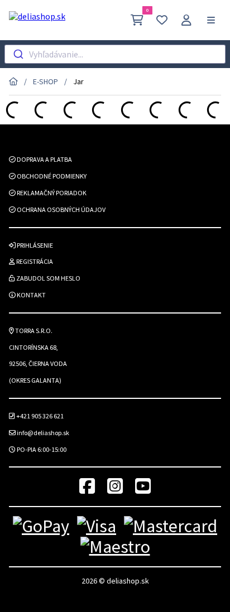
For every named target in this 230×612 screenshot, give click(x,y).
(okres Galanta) (35, 380)
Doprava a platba (44, 159)
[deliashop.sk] (37, 20)
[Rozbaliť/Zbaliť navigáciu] (211, 20)
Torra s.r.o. (33, 330)
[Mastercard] (170, 526)
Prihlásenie (34, 245)
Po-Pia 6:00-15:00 (41, 449)
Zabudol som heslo (47, 278)
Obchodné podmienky (51, 176)
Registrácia (34, 261)
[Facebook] (87, 486)
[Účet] (186, 19)
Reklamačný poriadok (51, 193)
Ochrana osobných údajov (61, 209)
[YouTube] (143, 486)
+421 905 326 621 (39, 416)
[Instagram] (115, 486)
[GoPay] (41, 526)
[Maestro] (115, 547)
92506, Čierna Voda (38, 363)
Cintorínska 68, (33, 347)
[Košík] (137, 19)
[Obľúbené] (162, 19)
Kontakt (31, 295)
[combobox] (115, 54)
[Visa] (96, 526)
